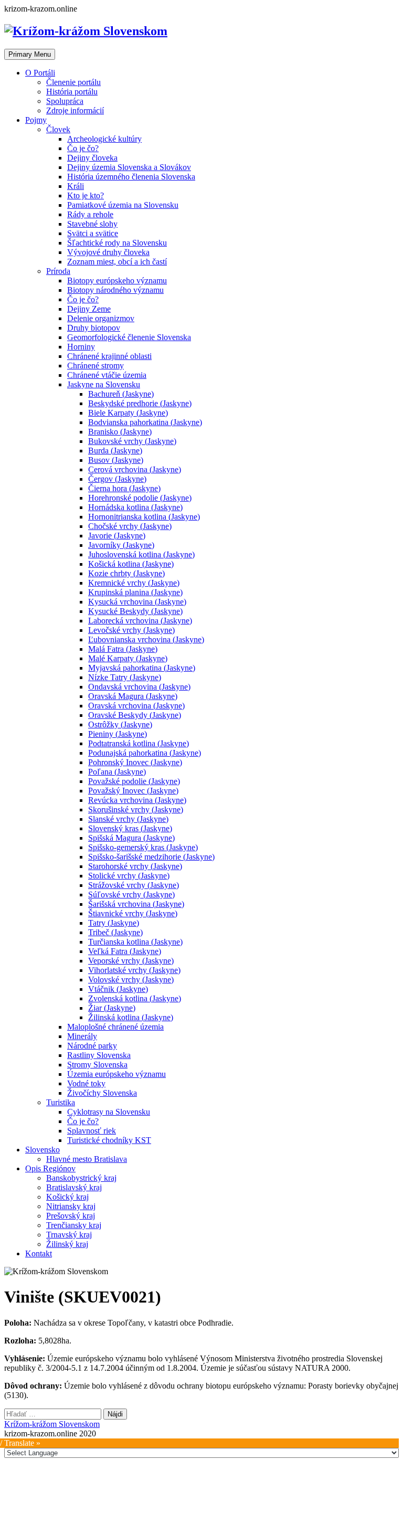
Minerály (82, 1036)
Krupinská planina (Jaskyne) (135, 592)
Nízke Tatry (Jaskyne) (124, 677)
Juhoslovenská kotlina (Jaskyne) (141, 554)
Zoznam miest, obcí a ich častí (117, 261)
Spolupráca (64, 101)
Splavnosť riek (91, 1130)
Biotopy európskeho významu (117, 280)
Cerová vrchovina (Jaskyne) (134, 469)
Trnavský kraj (69, 1234)
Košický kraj (67, 1196)
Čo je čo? (83, 148)
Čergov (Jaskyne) (117, 478)
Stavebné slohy (92, 223)
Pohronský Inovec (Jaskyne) (135, 762)
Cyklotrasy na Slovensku (108, 1111)
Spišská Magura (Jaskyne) (131, 837)
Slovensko (42, 1149)
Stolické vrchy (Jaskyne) (128, 875)
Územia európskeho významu (116, 1074)
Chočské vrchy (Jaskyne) (130, 526)
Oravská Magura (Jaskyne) (132, 696)
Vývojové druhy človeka (108, 252)
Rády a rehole (90, 214)
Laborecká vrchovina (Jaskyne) (140, 620)
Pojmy (36, 119)
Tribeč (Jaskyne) (115, 932)
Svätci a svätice (92, 233)
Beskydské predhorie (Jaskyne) (140, 403)
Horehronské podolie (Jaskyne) (140, 497)
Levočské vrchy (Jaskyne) (131, 630)
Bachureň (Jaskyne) (121, 393)
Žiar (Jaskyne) (111, 1007)
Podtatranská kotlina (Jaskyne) (138, 743)
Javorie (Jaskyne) (116, 535)
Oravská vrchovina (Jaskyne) (136, 705)
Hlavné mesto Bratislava (86, 1159)
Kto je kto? (85, 195)
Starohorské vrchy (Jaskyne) (135, 866)
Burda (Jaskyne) (115, 450)
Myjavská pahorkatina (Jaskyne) (141, 667)
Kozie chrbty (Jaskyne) (126, 573)
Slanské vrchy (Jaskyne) (128, 818)
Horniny (81, 346)
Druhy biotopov (93, 327)
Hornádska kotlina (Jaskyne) (135, 507)
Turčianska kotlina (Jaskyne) (135, 941)
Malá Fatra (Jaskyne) (122, 648)
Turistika (60, 1102)
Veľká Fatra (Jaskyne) (124, 951)
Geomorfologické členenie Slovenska (129, 337)
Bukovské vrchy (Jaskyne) (132, 441)
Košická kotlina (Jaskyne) (131, 563)
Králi (75, 186)
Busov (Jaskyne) (115, 460)
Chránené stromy (95, 365)
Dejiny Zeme (89, 308)
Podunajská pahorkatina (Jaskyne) (144, 752)
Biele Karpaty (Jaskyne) (128, 412)
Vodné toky (86, 1083)
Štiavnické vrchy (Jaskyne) (132, 913)
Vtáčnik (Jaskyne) (118, 989)
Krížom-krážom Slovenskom (52, 1424)
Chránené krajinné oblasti (109, 356)
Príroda (58, 271)
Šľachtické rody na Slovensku (117, 242)
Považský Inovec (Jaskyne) (133, 790)
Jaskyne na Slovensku (103, 384)
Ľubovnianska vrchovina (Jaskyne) (146, 639)
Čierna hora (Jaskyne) (124, 488)
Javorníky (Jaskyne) (121, 545)
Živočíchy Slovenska (102, 1092)
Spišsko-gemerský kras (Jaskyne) (143, 847)
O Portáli (40, 72)
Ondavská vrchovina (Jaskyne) (139, 686)
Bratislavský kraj (74, 1187)
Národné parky (92, 1045)
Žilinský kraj (67, 1244)
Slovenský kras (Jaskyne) (130, 828)
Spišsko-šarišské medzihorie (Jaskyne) (151, 856)
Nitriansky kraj (71, 1206)
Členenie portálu (73, 82)
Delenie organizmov (100, 318)
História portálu (72, 91)
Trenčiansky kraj (73, 1225)
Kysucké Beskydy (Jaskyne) (135, 611)
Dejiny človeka (92, 157)
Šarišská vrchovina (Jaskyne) (136, 903)
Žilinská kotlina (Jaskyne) (130, 1017)
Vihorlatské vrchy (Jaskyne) (134, 970)
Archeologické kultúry (104, 138)
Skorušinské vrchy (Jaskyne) (135, 809)
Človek (58, 129)
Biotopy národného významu (115, 289)
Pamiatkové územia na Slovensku (122, 204)
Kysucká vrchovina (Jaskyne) (137, 601)
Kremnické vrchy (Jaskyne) (133, 582)
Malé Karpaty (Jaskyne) (127, 658)
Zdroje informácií (75, 110)
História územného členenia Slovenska (131, 176)
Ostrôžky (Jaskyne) (120, 724)
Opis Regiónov (50, 1168)
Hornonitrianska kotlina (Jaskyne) (144, 516)
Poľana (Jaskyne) (117, 771)
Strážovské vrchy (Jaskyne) (133, 885)
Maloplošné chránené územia (115, 1026)
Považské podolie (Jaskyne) (134, 781)
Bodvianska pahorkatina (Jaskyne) (145, 422)
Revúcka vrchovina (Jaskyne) (137, 800)
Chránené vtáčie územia (106, 375)
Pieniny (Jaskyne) (117, 733)
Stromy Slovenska (97, 1064)
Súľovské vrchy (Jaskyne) (131, 894)
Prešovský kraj (70, 1215)
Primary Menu (29, 54)
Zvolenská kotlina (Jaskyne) (134, 998)
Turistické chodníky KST (109, 1140)
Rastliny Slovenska (99, 1055)
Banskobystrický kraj (81, 1177)
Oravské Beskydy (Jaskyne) (134, 715)
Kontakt (38, 1253)
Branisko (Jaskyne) (120, 431)
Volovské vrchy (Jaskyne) (131, 979)
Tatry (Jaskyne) (113, 922)
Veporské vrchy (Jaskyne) (131, 960)
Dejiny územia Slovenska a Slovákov (129, 167)
